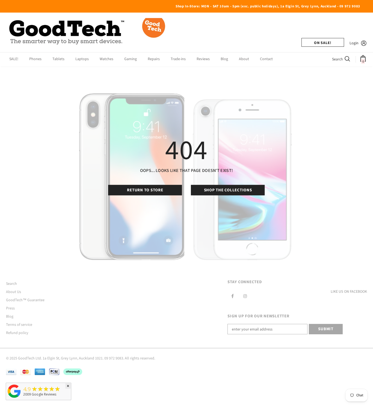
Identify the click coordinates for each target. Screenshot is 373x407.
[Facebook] (232, 296)
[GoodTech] (14, 397)
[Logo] (88, 32)
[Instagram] (245, 296)
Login (354, 43)
